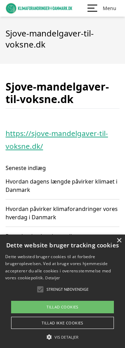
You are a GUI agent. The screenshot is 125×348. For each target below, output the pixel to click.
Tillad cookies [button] (62, 306)
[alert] (62, 291)
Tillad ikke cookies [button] (62, 322)
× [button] (119, 240)
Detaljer (52, 277)
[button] (62, 336)
